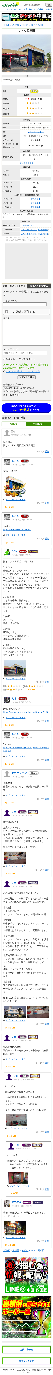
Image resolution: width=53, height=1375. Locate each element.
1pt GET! (9, 725)
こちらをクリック (36, 132)
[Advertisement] (26, 261)
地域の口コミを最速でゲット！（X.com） (26, 408)
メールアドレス (11, 349)
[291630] (42, 1132)
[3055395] (42, 451)
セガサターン (19, 772)
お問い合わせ (26, 1349)
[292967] (42, 870)
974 (34, 773)
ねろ (14, 698)
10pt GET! (10, 874)
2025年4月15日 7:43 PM (22, 702)
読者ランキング (26, 1361)
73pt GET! (30, 689)
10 (22, 698)
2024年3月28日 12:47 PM (22, 738)
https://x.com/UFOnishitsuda (17, 529)
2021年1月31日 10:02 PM (22, 815)
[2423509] (42, 682)
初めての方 (18, 9)
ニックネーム (10, 300)
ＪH (14, 811)
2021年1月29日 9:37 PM (22, 1040)
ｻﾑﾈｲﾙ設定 (48, 9)
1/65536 (16, 1202)
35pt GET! (10, 1028)
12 (22, 812)
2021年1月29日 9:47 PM (26, 1149)
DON (14, 551)
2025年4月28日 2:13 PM (22, 555)
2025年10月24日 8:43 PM (22, 520)
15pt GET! (10, 1067)
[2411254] (42, 721)
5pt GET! (9, 803)
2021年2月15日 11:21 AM (22, 777)
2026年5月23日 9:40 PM (21, 435)
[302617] (42, 799)
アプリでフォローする (15, 499)
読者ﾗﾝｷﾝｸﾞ (28, 9)
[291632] (42, 1189)
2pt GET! (9, 764)
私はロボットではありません (20, 359)
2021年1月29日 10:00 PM (22, 886)
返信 (47, 451)
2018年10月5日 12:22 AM (22, 1206)
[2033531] (42, 760)
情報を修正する (26, 163)
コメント (7, 318)
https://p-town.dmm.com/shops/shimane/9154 (25, 712)
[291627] (42, 1063)
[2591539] (42, 538)
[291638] (42, 1024)
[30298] (42, 1241)
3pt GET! (9, 542)
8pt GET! (9, 507)
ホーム (9, 9)
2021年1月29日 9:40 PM (24, 1079)
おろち (15, 460)
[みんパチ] (10, 5)
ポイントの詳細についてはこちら (23, 371)
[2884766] (42, 503)
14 (27, 1202)
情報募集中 (36, 199)
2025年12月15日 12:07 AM (22, 465)
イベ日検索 (38, 9)
